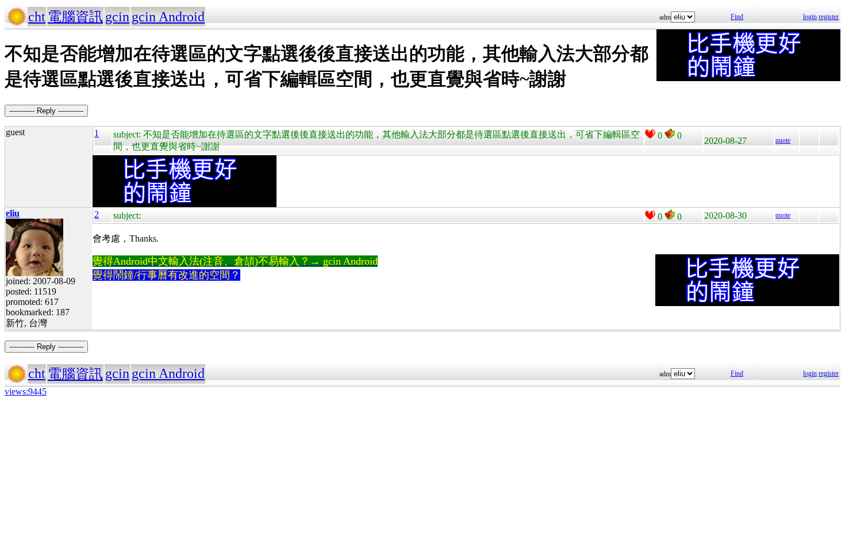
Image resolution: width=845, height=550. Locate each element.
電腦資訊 (75, 16)
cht (36, 16)
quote (782, 140)
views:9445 (26, 391)
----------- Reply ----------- (46, 110)
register (829, 17)
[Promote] (650, 134)
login (810, 17)
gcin (117, 16)
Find (737, 17)
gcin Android (168, 16)
